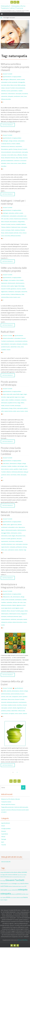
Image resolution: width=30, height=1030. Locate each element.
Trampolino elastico (6, 758)
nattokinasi (13, 581)
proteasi (10, 584)
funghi (20, 442)
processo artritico (5, 277)
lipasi (20, 579)
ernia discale (14, 832)
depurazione (22, 497)
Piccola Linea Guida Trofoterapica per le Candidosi (11, 425)
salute (14, 387)
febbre (19, 83)
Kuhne (14, 384)
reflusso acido (21, 668)
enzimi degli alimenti (6, 571)
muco (13, 512)
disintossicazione (20, 267)
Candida (9, 440)
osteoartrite (4, 93)
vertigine (5, 855)
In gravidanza (4, 790)
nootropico (8, 217)
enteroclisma (4, 504)
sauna (18, 387)
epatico (12, 270)
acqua (4, 372)
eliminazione (4, 379)
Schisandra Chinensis (10, 150)
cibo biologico (20, 440)
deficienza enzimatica (6, 569)
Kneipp (11, 384)
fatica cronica (13, 83)
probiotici (3, 668)
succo (5, 516)
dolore (2, 832)
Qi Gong (25, 514)
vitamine (21, 516)
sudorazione (11, 516)
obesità (25, 581)
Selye (17, 150)
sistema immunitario (17, 584)
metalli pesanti (19, 509)
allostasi (15, 135)
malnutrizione (11, 91)
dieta (26, 440)
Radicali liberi (7, 313)
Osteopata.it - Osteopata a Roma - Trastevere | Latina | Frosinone (13, 7)
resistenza (17, 217)
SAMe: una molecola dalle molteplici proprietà (14, 255)
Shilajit (20, 150)
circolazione (17, 377)
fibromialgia (21, 270)
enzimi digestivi (16, 571)
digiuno (3, 499)
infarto (26, 574)
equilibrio (16, 442)
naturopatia (18, 91)
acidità (4, 495)
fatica (18, 832)
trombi (3, 586)
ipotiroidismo (14, 88)
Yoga (25, 516)
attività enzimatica (5, 653)
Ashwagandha (21, 81)
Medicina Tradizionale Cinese (13, 215)
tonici (2, 222)
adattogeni (5, 135)
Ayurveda (3, 83)
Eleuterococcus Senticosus (20, 207)
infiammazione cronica (14, 576)
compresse (23, 377)
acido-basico (6, 437)
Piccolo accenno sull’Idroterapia (9, 362)
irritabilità (18, 212)
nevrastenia (25, 91)
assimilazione (18, 564)
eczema (11, 442)
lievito (8, 447)
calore (6, 377)
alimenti (22, 651)
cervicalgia (2, 830)
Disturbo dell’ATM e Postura (8, 760)
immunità (3, 660)
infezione (8, 444)
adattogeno (6, 78)
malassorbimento (5, 581)
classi (24, 567)
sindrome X (17, 152)
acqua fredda (16, 372)
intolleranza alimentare (17, 444)
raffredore (19, 147)
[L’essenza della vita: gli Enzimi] (15, 689)
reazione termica (8, 387)
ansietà (23, 78)
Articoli (3, 781)
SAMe (23, 277)
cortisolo (13, 138)
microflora (19, 663)
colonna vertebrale (12, 830)
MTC (25, 842)
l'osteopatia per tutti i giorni (15, 47)
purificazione (19, 514)
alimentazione (13, 437)
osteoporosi (4, 584)
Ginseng (15, 143)
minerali (25, 663)
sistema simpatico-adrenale (11, 220)
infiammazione (4, 384)
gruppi (22, 574)
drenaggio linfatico (5, 502)
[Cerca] (23, 743)
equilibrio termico (12, 379)
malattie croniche (12, 663)
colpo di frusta (20, 830)
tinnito (11, 853)
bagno (21, 372)
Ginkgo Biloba (21, 210)
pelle (2, 387)
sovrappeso (11, 670)
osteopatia (10, 93)
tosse (25, 93)
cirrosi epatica (12, 265)
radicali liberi (13, 327)
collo (6, 830)
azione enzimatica (15, 653)
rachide (23, 850)
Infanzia (3, 792)
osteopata (18, 324)
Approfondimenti (7, 76)
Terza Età (3, 800)
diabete (18, 138)
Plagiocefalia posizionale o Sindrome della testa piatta (14, 763)
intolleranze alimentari (12, 579)
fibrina (8, 574)
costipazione (15, 655)
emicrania (3, 270)
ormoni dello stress (12, 147)
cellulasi (15, 567)
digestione (19, 569)
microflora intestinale (6, 512)
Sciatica (4, 853)
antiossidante (13, 205)
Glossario (3, 787)
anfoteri (17, 202)
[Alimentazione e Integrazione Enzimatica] (15, 603)
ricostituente (17, 93)
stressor (24, 220)
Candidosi (11, 377)
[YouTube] (11, 2)
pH (2, 449)
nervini (3, 217)
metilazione (11, 275)
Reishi (12, 217)
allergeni (19, 437)
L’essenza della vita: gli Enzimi (12, 643)
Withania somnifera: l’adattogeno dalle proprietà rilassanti (15, 67)
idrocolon (19, 507)
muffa (18, 447)
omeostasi (3, 147)
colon (16, 497)
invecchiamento (10, 322)
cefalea (19, 828)
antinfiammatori (5, 205)
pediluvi (26, 384)
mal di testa (13, 447)
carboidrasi (9, 567)
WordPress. (25, 896)
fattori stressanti (5, 210)
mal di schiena (24, 839)
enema (19, 502)
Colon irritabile (20, 265)
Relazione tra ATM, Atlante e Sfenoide (10, 755)
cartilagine (5, 265)
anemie (18, 78)
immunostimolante (20, 86)
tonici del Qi (7, 222)
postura (18, 850)
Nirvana (19, 896)
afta (11, 562)
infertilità (3, 88)
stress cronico (13, 155)
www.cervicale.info (5, 817)
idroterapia (17, 382)
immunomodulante (6, 145)
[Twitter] (15, 2)
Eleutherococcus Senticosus (8, 140)
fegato (16, 270)
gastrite (11, 143)
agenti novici (14, 495)
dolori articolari (5, 442)
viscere (26, 387)
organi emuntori (5, 514)
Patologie (3, 795)
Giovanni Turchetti (7, 74)
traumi (19, 155)
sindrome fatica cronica (7, 279)
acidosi (8, 495)
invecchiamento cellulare (21, 322)
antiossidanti (4, 81)
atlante (15, 828)
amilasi (3, 564)
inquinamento (4, 509)
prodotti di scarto (5, 327)
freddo (2, 382)
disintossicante (11, 267)
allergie (11, 135)
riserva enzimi (4, 670)
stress (21, 93)
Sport (2, 798)
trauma (25, 853)
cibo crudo (20, 567)
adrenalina (11, 202)
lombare (18, 839)
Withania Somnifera (6, 95)
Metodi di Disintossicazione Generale (14, 485)
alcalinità (9, 651)
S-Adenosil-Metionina (15, 277)
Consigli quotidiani (15, 44)
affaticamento (12, 78)
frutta (23, 504)
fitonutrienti (19, 504)
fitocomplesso (4, 143)
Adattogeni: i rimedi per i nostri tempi (13, 192)
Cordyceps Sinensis (6, 138)
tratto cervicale (20, 853)
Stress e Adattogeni (10, 127)
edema (8, 83)
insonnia (8, 88)
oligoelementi (20, 665)
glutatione (13, 272)
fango (19, 379)
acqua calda (9, 372)
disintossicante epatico (11, 499)
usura (18, 279)
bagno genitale (10, 374)
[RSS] (18, 2)
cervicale (24, 828)
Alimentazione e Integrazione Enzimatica (13, 552)
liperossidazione (5, 324)
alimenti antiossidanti (8, 319)
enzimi (8, 270)
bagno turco (18, 374)
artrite (11, 828)
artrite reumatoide (12, 81)
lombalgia (14, 839)
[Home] (1, 17)
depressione (4, 267)
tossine (15, 279)
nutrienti (10, 665)
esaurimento (19, 140)
